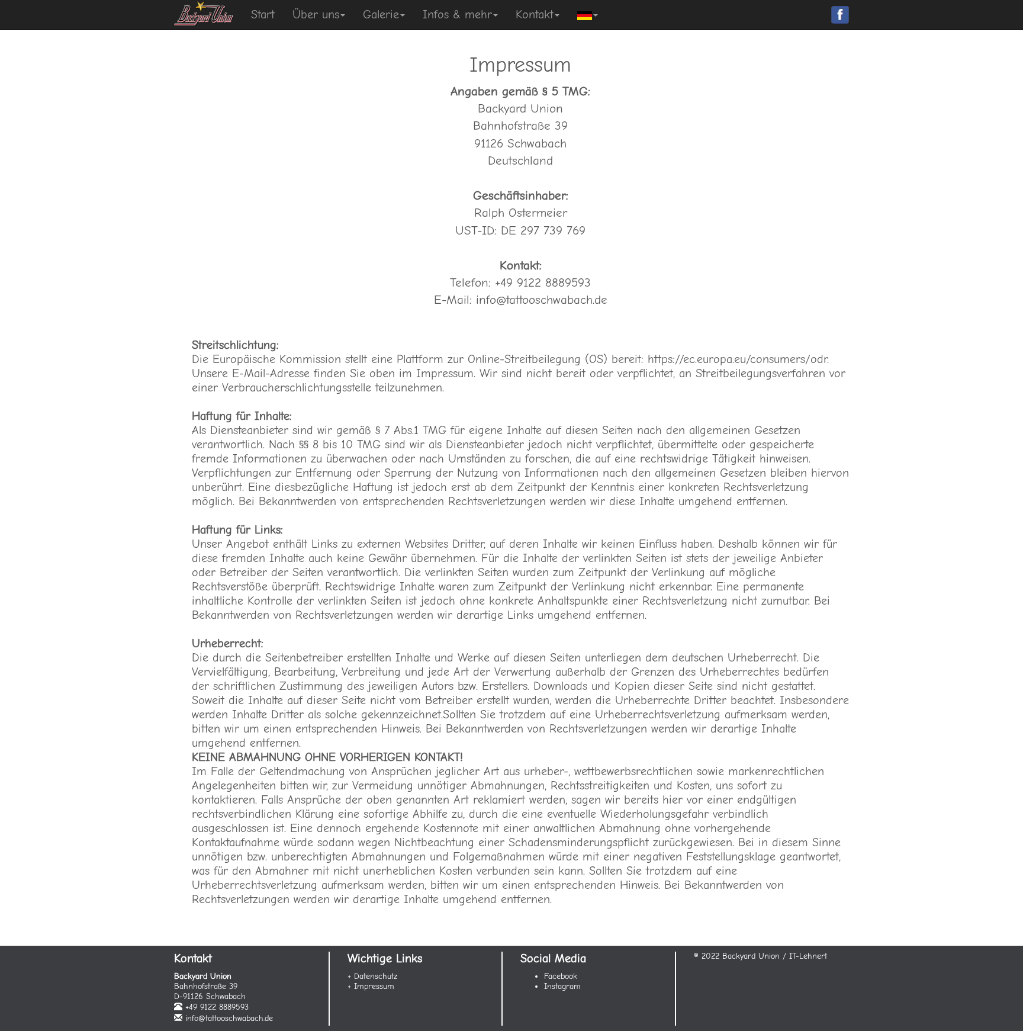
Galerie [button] (381, 14)
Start (263, 14)
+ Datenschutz (372, 976)
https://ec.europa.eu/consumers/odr (737, 359)
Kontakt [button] (535, 14)
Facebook (560, 976)
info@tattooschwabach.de (229, 1018)
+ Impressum (371, 986)
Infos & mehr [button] (457, 14)
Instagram (562, 986)
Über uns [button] (315, 14)
